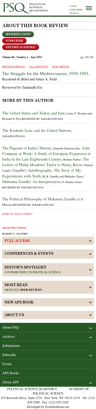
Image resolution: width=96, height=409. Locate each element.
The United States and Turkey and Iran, (34, 113)
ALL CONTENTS (38, 66)
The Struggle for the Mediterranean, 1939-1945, (45, 73)
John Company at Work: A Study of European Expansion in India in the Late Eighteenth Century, (46, 153)
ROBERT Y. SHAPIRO (15, 233)
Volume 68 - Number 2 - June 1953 (22, 57)
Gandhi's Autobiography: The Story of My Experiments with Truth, (41, 172)
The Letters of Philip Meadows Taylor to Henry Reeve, (45, 161)
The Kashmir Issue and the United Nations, (37, 130)
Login (73, 6)
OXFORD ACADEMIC (21, 47)
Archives (8, 336)
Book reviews (31, 289)
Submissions (11, 345)
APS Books (10, 372)
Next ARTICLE (60, 66)
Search (74, 13)
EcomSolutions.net (57, 407)
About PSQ (10, 327)
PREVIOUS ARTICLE (13, 66)
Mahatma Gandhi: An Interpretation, (32, 181)
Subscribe (76, 9)
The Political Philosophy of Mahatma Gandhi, (39, 198)
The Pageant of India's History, (27, 148)
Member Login (18, 34)
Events (7, 363)
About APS (10, 382)
